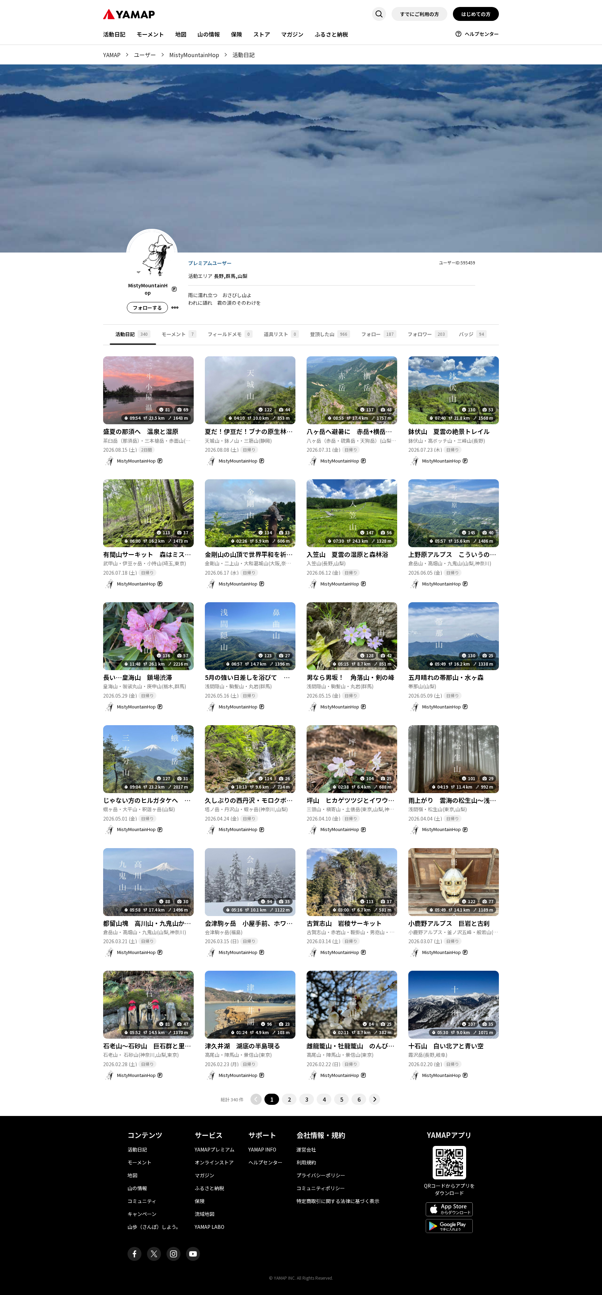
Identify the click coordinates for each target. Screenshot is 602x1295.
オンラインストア (214, 1162)
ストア (261, 34)
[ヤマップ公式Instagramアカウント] (173, 1254)
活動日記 (114, 34)
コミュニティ (142, 1200)
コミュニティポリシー (320, 1188)
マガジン (292, 34)
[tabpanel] (301, 725)
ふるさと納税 (331, 34)
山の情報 (209, 34)
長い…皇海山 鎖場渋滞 (137, 677)
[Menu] (175, 307)
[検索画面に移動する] (379, 14)
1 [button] (271, 1099)
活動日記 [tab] (131, 334)
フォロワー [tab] (426, 334)
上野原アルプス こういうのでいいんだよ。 (471, 554)
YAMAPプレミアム (214, 1149)
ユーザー (145, 55)
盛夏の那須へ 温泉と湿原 (140, 431)
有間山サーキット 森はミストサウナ (156, 554)
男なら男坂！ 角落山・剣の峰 (350, 677)
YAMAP (112, 55)
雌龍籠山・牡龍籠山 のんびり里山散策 (363, 1045)
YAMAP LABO (209, 1226)
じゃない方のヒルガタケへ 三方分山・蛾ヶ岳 (168, 800)
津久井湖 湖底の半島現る (242, 1045)
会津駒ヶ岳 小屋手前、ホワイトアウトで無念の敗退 (280, 923)
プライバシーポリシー (320, 1175)
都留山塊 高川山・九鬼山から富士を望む (162, 923)
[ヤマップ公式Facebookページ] (134, 1254)
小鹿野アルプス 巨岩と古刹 (452, 923)
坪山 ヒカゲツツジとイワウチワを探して (366, 800)
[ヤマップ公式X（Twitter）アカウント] (154, 1254)
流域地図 (204, 1213)
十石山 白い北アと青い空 (446, 1045)
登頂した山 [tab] (328, 334)
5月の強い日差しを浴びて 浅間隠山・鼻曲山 (269, 677)
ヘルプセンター (482, 33)
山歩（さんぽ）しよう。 (154, 1226)
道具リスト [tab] (280, 334)
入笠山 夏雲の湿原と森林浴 (347, 554)
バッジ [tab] (471, 334)
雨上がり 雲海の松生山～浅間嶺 (455, 800)
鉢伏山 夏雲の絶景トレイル (449, 431)
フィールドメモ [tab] (229, 334)
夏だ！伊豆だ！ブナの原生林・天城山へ (261, 431)
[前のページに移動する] (256, 1099)
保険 (236, 34)
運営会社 (306, 1149)
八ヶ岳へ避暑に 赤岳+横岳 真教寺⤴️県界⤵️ (373, 431)
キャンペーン (142, 1213)
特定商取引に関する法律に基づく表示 (337, 1200)
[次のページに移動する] (374, 1099)
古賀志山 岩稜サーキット (344, 923)
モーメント (150, 34)
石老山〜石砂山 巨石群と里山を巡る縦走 (162, 1045)
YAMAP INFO (262, 1149)
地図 (180, 34)
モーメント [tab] (178, 334)
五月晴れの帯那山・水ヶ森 (446, 677)
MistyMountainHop (194, 55)
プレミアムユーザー (210, 262)
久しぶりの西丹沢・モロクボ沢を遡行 (258, 800)
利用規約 (306, 1162)
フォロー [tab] (377, 334)
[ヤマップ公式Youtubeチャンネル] (193, 1254)
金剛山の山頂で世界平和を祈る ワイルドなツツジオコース (289, 554)
